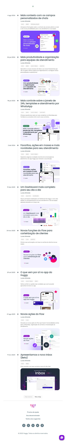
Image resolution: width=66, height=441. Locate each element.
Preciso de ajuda (33, 412)
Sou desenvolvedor (33, 415)
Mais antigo (38, 397)
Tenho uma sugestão (33, 419)
